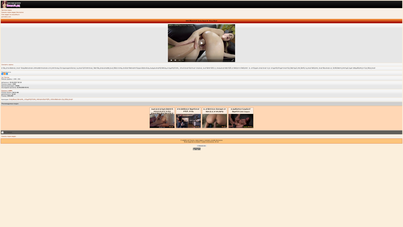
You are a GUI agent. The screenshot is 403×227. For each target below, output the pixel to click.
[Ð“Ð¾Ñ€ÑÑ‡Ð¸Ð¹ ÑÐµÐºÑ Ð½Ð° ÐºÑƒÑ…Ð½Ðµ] (188, 127)
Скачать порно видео (8, 136)
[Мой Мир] (7, 74)
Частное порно (6, 10)
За (2, 77)
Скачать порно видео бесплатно (12, 12)
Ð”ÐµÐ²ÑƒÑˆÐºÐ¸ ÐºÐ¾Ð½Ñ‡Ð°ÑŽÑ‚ (37, 99)
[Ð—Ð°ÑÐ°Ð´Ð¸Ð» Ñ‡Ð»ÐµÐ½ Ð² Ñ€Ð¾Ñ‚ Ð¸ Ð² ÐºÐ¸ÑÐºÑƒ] (214, 127)
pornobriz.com (6, 17)
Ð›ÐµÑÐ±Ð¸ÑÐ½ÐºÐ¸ (16, 99)
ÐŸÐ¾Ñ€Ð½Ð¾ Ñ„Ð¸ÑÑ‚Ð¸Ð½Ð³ (62, 99)
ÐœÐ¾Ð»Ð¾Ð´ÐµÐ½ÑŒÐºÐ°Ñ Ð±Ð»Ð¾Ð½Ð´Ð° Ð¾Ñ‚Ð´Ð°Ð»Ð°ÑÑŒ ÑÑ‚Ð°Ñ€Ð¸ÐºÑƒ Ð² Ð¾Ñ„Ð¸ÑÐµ (162, 112)
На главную (8, 132)
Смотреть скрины (7, 64)
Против (6, 77)
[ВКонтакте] (2, 74)
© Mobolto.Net (201, 146)
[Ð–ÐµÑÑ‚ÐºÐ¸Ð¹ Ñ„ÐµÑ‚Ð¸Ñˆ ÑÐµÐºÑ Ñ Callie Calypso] (240, 127)
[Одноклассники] (5, 74)
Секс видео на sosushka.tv (10, 14)
